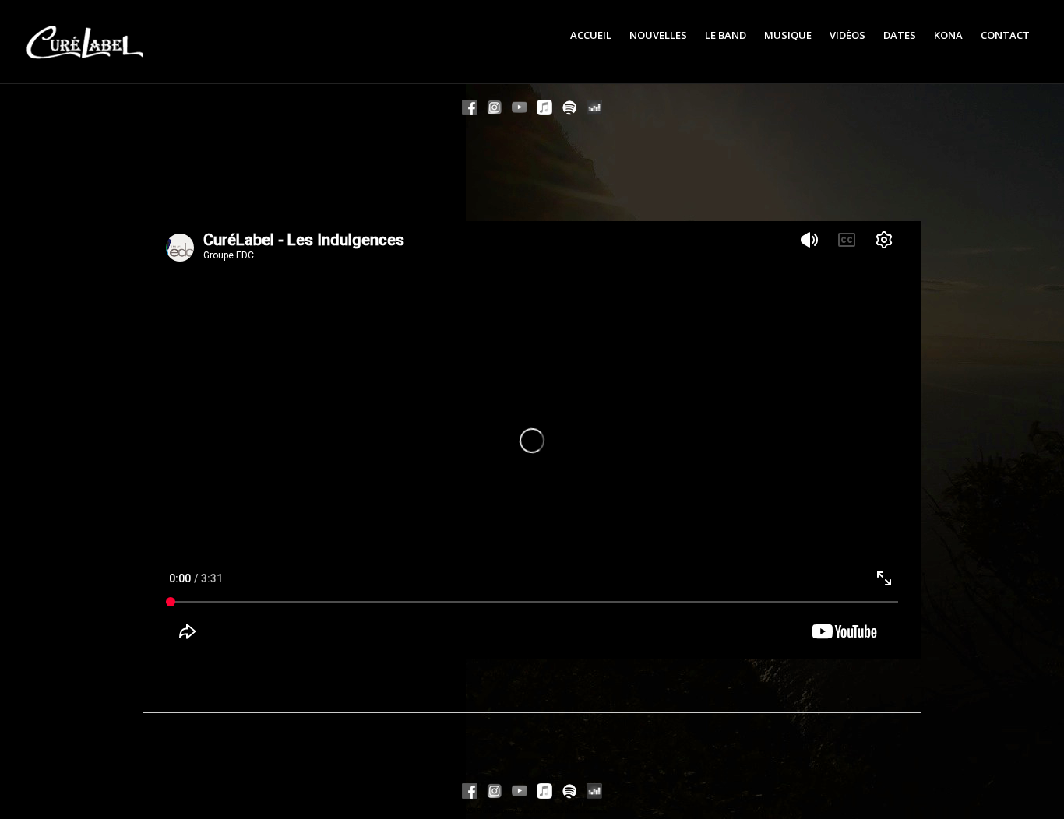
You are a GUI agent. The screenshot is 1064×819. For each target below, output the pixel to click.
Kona (948, 35)
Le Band (725, 35)
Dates (899, 35)
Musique (788, 35)
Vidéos (847, 35)
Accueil (590, 35)
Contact (1005, 35)
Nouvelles (658, 35)
